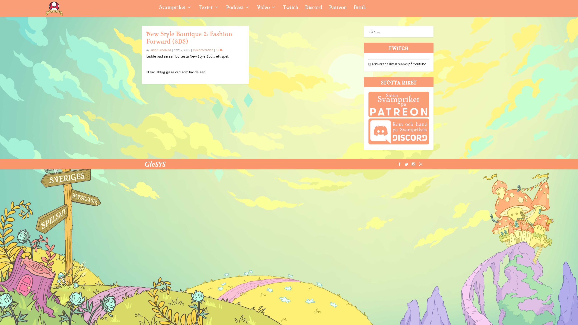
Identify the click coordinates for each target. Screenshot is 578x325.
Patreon (338, 8)
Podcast (234, 8)
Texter (206, 8)
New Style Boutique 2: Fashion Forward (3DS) (189, 37)
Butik (360, 8)
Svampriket (172, 8)
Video (263, 8)
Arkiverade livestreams (388, 64)
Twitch (290, 8)
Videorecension (203, 50)
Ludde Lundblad (160, 50)
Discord (313, 8)
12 (218, 50)
